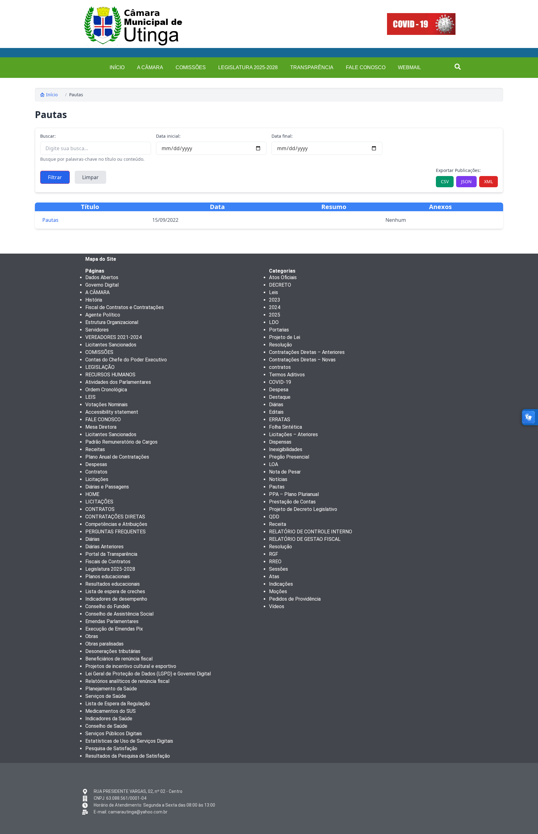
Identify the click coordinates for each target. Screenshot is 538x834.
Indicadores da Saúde (108, 719)
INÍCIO (117, 67)
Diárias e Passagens (107, 487)
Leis (273, 292)
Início (52, 95)
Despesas (96, 464)
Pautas (76, 95)
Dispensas (280, 442)
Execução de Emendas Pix (114, 629)
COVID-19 (280, 382)
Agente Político (102, 315)
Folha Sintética (285, 427)
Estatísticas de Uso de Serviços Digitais (129, 741)
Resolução (280, 345)
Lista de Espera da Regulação (117, 704)
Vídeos (276, 606)
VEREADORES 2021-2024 (113, 337)
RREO (275, 562)
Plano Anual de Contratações (117, 457)
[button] (457, 66)
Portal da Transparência (111, 554)
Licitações (96, 479)
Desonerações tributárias (112, 651)
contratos (280, 367)
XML (488, 181)
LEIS (90, 397)
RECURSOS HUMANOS (110, 375)
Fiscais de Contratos (107, 562)
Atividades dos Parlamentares (118, 382)
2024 (274, 307)
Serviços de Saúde (105, 696)
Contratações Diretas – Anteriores (307, 352)
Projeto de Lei (284, 337)
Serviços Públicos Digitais (113, 733)
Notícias (278, 479)
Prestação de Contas (292, 502)
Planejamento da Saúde (111, 689)
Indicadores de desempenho (116, 599)
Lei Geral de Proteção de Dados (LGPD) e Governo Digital (148, 674)
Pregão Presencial (289, 457)
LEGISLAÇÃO (100, 367)
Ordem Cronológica (106, 390)
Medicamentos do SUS (110, 711)
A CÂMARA (150, 67)
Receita (277, 524)
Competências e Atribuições (116, 524)
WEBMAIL (409, 67)
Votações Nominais (106, 404)
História (93, 300)
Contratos (96, 472)
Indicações (281, 584)
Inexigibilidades (285, 449)
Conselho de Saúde (106, 726)
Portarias (279, 330)
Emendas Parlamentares (112, 621)
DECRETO (280, 285)
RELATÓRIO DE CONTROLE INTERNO (310, 532)
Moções (278, 591)
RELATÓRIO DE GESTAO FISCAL (305, 539)
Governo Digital (102, 285)
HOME (92, 494)
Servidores (97, 330)
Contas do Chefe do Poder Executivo (126, 360)
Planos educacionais (107, 576)
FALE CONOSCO (365, 67)
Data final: (282, 136)
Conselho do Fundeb (107, 606)
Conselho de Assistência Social (119, 614)
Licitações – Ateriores (293, 434)
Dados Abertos (101, 277)
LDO (274, 322)
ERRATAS (279, 419)
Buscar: (48, 136)
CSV (445, 181)
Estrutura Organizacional (111, 322)
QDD (274, 517)
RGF (273, 554)
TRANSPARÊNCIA (311, 67)
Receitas (95, 449)
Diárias (92, 539)
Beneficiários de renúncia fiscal (119, 659)
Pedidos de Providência (295, 599)
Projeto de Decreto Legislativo (303, 509)
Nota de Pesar (285, 472)
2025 (274, 315)
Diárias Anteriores (104, 547)
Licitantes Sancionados (110, 345)
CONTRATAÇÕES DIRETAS (115, 517)
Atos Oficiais (283, 277)
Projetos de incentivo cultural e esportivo (130, 666)
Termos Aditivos (287, 375)
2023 (274, 300)
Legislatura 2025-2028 (248, 67)
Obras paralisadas (104, 644)
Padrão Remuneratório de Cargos (121, 442)
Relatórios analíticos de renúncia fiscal (127, 681)
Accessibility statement (111, 412)
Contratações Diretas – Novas (302, 360)
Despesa (278, 390)
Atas (274, 576)
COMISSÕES (191, 67)
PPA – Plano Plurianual (294, 494)
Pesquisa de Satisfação (111, 748)
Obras (91, 636)
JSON (466, 181)
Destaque (279, 397)
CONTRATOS (100, 509)
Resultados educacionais (112, 584)
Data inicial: (168, 136)
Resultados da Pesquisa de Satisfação (127, 756)
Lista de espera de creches (115, 591)
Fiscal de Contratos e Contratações (124, 307)
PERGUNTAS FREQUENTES (115, 532)
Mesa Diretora (100, 427)
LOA (273, 464)
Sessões (278, 569)
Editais (276, 412)
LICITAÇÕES (99, 502)
